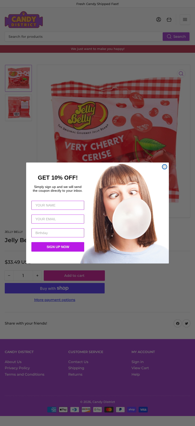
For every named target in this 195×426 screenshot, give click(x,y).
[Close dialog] (164, 166)
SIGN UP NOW (58, 247)
